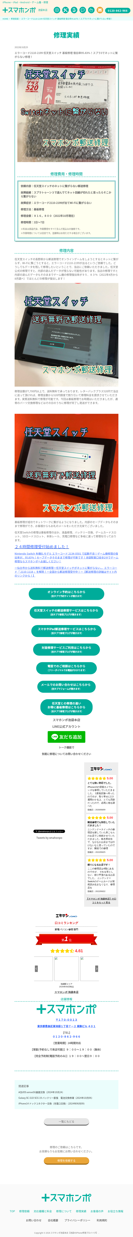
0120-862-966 (117, 10)
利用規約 (102, 1220)
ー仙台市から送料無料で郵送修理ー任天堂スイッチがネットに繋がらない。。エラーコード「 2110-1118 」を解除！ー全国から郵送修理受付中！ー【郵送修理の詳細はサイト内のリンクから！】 (66, 571)
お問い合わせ (34, 1220)
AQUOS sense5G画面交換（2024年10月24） (41, 1092)
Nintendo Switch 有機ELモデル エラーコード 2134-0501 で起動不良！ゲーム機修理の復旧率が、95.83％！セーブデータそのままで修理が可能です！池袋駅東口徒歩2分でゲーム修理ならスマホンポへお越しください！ (66, 557)
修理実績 (81, 1211)
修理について (64, 1211)
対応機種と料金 (43, 1211)
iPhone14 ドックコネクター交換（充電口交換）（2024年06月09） (52, 1103)
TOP (12, 1211)
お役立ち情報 (115, 1211)
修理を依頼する (66, 1160)
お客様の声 (97, 1211)
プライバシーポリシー (77, 1220)
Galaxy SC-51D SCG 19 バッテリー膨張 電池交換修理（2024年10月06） (56, 1097)
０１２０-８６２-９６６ (66, 1036)
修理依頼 (24, 1211)
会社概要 (53, 1220)
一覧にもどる (66, 1121)
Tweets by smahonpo (49, 838)
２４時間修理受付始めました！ (42, 546)
